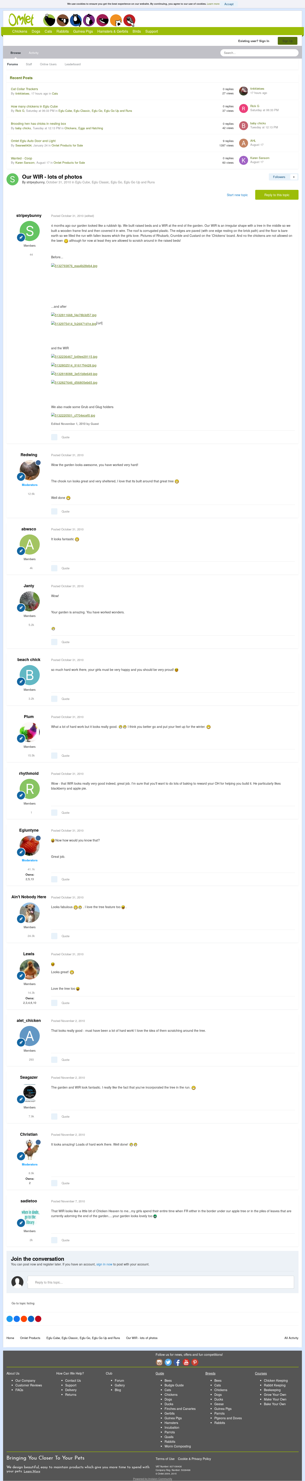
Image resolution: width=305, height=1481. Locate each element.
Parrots (170, 1432)
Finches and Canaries (180, 1408)
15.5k (31, 755)
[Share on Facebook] (17, 1319)
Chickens (49, 20)
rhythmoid (29, 773)
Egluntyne (29, 830)
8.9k (31, 1173)
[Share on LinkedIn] (31, 1319)
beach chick (28, 659)
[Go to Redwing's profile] (30, 470)
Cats (76, 20)
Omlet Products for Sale (67, 145)
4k (31, 568)
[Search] (294, 52)
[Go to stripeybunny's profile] (12, 179)
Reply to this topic (276, 195)
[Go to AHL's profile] (243, 143)
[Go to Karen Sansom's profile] (243, 160)
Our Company (25, 1380)
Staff (29, 64)
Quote (65, 437)
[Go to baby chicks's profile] (243, 125)
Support (151, 31)
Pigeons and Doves (228, 1418)
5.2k (31, 625)
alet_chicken (29, 1020)
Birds (129, 20)
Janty (29, 586)
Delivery (71, 1390)
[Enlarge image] (74, 265)
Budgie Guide (174, 1385)
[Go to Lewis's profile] (30, 969)
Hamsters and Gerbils (116, 20)
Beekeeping (272, 1390)
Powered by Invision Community (152, 1479)
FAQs (19, 1390)
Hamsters (171, 1422)
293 (31, 1059)
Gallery (120, 1385)
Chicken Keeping (276, 1380)
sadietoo (29, 1201)
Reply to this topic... (48, 1282)
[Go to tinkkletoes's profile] (243, 91)
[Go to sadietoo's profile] (30, 1216)
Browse (15, 53)
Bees (168, 1380)
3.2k (31, 698)
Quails (169, 1436)
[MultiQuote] (54, 437)
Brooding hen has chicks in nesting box (38, 123)
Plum (29, 716)
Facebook (177, 1362)
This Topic (277, 53)
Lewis (28, 954)
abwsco (28, 529)
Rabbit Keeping (275, 1385)
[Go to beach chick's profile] (30, 675)
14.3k (31, 992)
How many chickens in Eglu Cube (34, 106)
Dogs (62, 20)
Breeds (210, 1373)
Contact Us (73, 1380)
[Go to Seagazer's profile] (30, 1093)
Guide (160, 1373)
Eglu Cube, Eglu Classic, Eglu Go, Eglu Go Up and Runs (95, 110)
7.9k (31, 1116)
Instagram (159, 1362)
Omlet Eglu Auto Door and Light (33, 140)
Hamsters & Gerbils (112, 31)
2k (31, 1240)
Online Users (48, 64)
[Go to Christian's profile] (30, 1150)
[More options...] (290, 215)
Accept (229, 4)
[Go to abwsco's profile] (30, 544)
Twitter (168, 1362)
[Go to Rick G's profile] (243, 108)
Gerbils (170, 1413)
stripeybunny (29, 215)
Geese (219, 1404)
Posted (67, 216)
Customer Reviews (28, 1385)
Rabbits (89, 20)
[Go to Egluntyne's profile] (30, 846)
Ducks (169, 1404)
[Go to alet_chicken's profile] (30, 1036)
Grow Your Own (275, 1394)
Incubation (172, 1427)
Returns (70, 1394)
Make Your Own (275, 1399)
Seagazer (29, 1077)
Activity (34, 53)
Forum (119, 1380)
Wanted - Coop (21, 158)
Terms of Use (165, 1458)
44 (31, 254)
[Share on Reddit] (24, 1319)
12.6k (31, 494)
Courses (261, 1373)
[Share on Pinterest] (38, 1319)
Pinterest (194, 1362)
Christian (29, 1134)
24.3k (31, 936)
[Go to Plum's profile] (30, 732)
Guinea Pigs (102, 20)
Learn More (32, 1471)
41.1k (31, 869)
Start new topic (237, 195)
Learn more (213, 3)
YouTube (186, 1362)
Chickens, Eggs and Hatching (84, 128)
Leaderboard (73, 64)
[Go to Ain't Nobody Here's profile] (30, 913)
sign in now (104, 1264)
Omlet (23, 19)
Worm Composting (178, 1446)
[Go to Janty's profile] (30, 601)
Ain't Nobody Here (28, 897)
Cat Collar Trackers (24, 89)
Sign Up (287, 41)
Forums (12, 64)
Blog (118, 1390)
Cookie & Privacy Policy (194, 1458)
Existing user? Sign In (254, 41)
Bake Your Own (275, 1404)
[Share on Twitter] (9, 1319)
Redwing (29, 455)
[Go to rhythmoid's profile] (30, 789)
